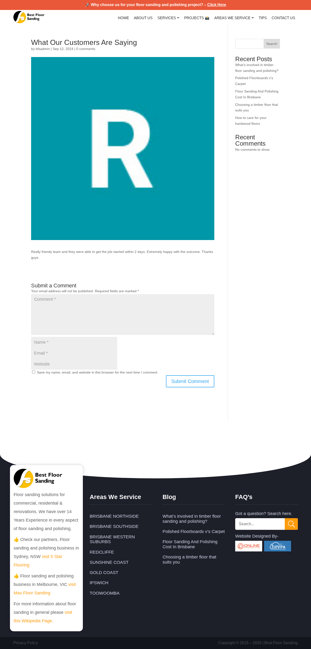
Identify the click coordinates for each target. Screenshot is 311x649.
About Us (143, 18)
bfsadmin (43, 49)
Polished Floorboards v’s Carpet (194, 531)
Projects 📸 (196, 18)
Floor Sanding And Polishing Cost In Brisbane (190, 544)
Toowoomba (105, 593)
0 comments (85, 49)
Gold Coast (104, 572)
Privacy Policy (25, 643)
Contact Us (283, 18)
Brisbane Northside (114, 516)
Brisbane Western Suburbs (112, 539)
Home (123, 18)
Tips (263, 18)
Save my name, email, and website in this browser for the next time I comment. (97, 372)
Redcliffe (102, 552)
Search (271, 44)
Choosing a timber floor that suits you (189, 560)
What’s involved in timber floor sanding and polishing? (192, 519)
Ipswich (99, 582)
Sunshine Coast (109, 562)
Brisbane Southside (114, 526)
